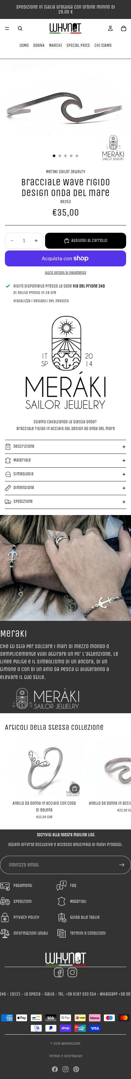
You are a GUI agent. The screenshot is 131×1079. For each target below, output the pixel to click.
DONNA (38, 45)
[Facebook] (54, 1069)
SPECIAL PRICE (78, 45)
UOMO (24, 45)
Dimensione (23, 487)
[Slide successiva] (119, 778)
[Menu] (7, 28)
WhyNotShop (71, 1043)
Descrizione (23, 446)
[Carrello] (123, 28)
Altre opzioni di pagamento (65, 272)
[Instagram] (65, 1069)
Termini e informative (65, 1056)
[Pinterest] (76, 1069)
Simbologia (23, 473)
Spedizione (23, 501)
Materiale (22, 460)
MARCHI (55, 45)
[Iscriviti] (121, 864)
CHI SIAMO (103, 45)
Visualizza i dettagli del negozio (41, 300)
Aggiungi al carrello (89, 240)
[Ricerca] (20, 28)
